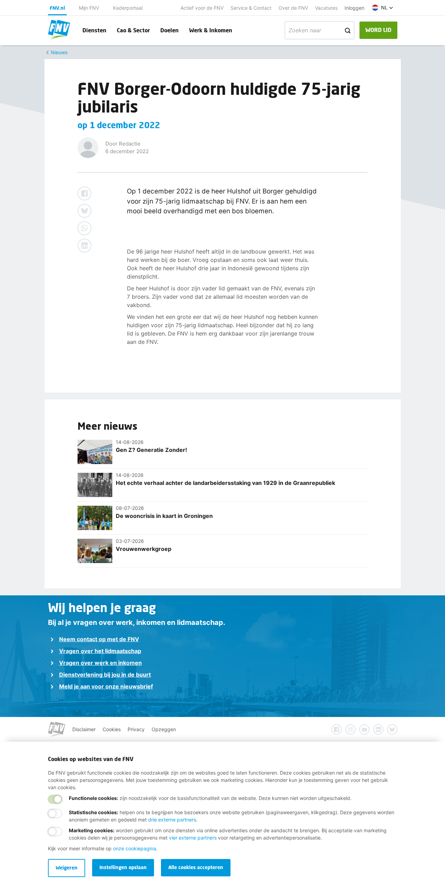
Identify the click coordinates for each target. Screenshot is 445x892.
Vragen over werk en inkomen (100, 662)
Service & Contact (251, 8)
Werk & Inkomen (210, 30)
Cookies (112, 729)
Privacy (136, 729)
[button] (382, 8)
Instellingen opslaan (123, 867)
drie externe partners (172, 820)
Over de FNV (293, 8)
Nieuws (59, 52)
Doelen (169, 30)
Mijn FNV (89, 8)
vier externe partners (193, 838)
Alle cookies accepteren (195, 867)
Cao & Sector (133, 30)
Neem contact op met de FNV (99, 639)
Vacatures (326, 8)
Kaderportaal (128, 8)
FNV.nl (57, 8)
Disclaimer (84, 729)
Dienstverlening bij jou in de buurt (105, 674)
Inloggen (354, 8)
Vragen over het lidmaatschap (100, 650)
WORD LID (378, 29)
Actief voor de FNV (202, 8)
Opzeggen (164, 729)
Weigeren (67, 867)
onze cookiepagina (134, 848)
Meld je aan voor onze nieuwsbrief (106, 686)
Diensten (94, 30)
